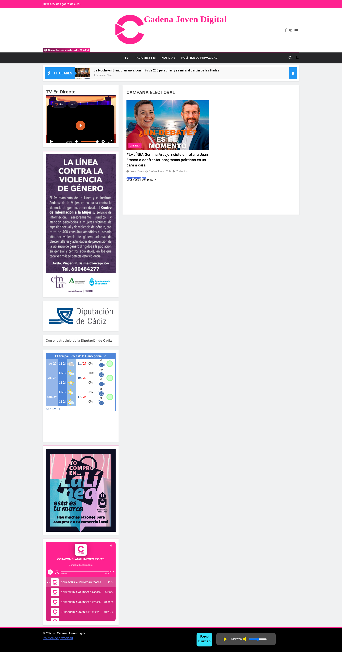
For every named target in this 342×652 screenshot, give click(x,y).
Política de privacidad (58, 638)
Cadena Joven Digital (185, 19)
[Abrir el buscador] (290, 57)
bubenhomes (135, 178)
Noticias (168, 58)
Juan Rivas (137, 171)
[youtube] (296, 30)
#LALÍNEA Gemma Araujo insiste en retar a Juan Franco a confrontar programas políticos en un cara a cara (167, 159)
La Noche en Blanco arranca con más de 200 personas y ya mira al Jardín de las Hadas (156, 70)
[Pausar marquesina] (293, 73)
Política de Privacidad (199, 58)
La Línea (135, 145)
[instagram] (290, 30)
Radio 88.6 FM (145, 58)
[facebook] (286, 30)
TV (126, 58)
